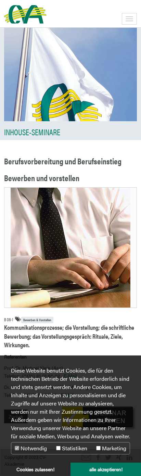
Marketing (113, 448)
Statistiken (74, 448)
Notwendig (33, 448)
